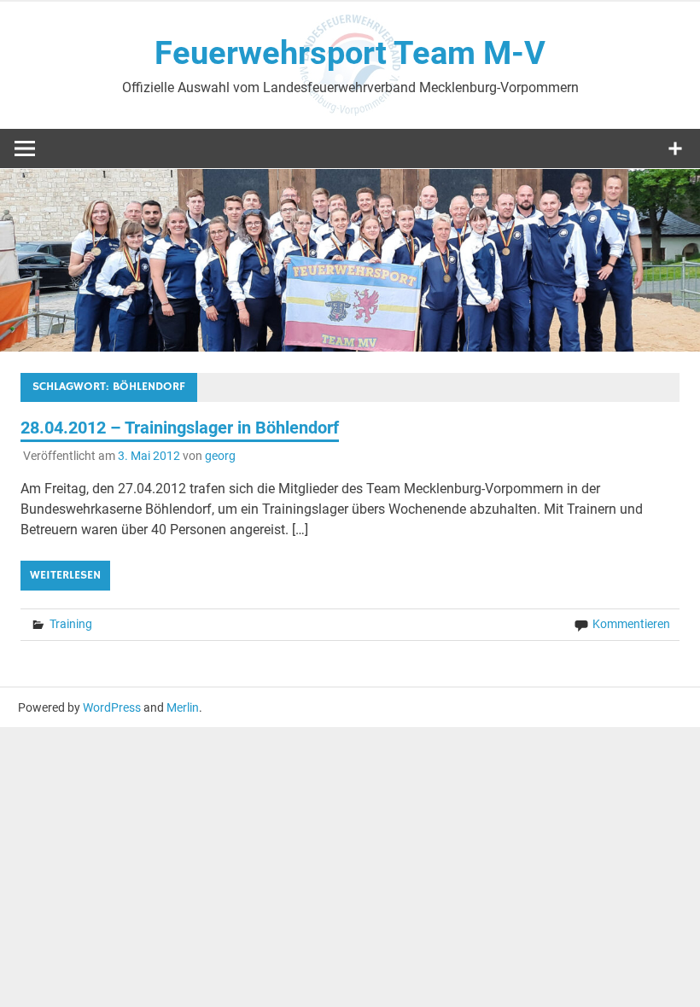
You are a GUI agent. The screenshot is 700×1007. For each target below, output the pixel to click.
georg (220, 456)
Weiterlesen (65, 575)
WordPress (112, 707)
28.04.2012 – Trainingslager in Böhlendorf (179, 427)
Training (71, 624)
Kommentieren (631, 624)
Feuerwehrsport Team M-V (350, 53)
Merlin (182, 707)
